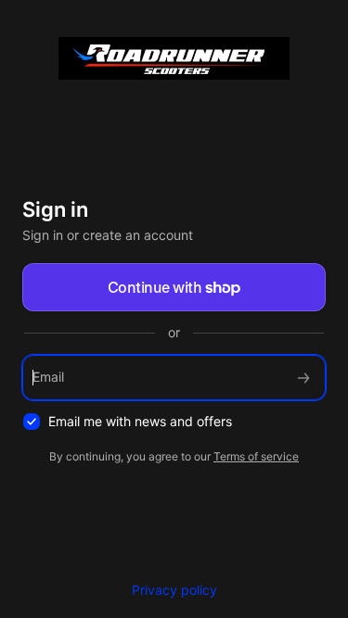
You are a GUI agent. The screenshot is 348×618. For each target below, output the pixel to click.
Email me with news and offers (140, 421)
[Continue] (303, 377)
